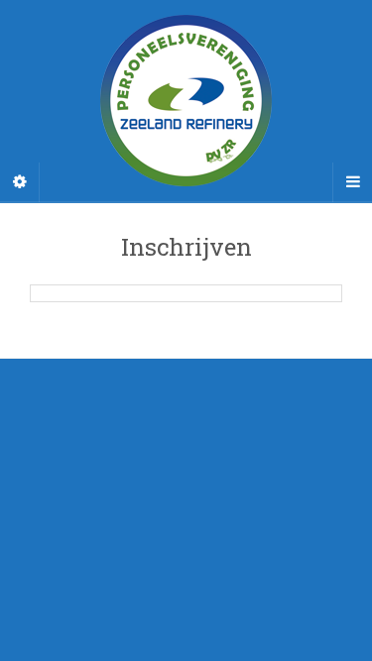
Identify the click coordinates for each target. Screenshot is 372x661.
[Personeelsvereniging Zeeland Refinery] (186, 100)
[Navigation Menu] (352, 182)
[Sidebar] (20, 182)
